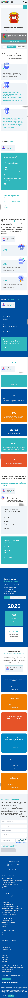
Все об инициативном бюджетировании (12, 967)
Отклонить (4, 995)
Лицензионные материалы (9, 914)
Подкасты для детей (7, 949)
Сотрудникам (5, 935)
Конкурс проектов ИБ (7, 969)
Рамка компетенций (7, 896)
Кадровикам (5, 932)
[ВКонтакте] (9, 869)
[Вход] (26, 2)
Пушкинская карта (7, 947)
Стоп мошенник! (6, 943)
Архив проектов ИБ (7, 971)
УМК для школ (5, 902)
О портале (4, 955)
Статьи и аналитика (7, 878)
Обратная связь (6, 978)
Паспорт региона (11, 46)
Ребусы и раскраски (7, 945)
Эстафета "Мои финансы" (9, 882)
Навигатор (4, 900)
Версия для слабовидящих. (10, 982)
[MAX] (19, 869)
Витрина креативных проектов (10, 910)
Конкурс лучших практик (8, 922)
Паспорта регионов (7, 920)
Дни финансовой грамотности (10, 906)
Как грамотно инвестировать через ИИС (12, 890)
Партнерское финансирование (10, 884)
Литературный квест (7, 904)
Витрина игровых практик (8, 912)
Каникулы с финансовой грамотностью (12, 908)
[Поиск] (23, 2)
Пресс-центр (5, 959)
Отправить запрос (8, 850)
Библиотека (5, 898)
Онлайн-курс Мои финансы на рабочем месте (13, 937)
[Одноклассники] (12, 869)
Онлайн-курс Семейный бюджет (7, 887)
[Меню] (25, 7)
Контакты (4, 961)
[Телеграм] (16, 869)
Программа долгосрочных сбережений (12, 880)
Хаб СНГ (4, 926)
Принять (11, 995)
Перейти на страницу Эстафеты (14, 41)
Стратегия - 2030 (6, 924)
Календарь (5, 957)
